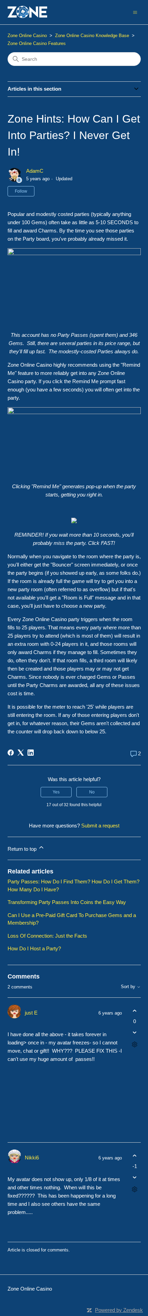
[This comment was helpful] (135, 1011)
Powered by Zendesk (119, 1310)
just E (31, 1013)
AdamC (34, 171)
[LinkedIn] (31, 752)
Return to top (23, 849)
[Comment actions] (135, 1045)
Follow (21, 191)
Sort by (129, 986)
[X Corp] (21, 752)
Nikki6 (32, 1157)
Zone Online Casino (27, 35)
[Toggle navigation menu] (135, 12)
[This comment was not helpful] (135, 1033)
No (92, 792)
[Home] (27, 12)
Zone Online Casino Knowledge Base (92, 35)
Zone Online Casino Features (37, 43)
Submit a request (100, 825)
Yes (56, 792)
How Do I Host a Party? (34, 948)
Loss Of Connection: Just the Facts (47, 936)
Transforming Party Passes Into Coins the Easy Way (67, 902)
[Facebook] (11, 752)
